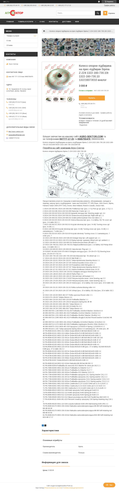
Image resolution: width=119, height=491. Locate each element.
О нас (42, 21)
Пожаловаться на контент (53, 488)
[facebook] (43, 426)
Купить (92, 98)
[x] (45, 426)
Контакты (53, 21)
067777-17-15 (67, 139)
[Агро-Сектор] (14, 16)
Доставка (66, 21)
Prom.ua (69, 486)
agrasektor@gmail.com (17, 135)
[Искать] (98, 13)
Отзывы (10, 45)
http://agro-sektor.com (15, 131)
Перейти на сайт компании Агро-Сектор (63, 148)
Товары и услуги (25, 21)
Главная (10, 21)
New (77, 21)
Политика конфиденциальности (73, 488)
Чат (111, 485)
